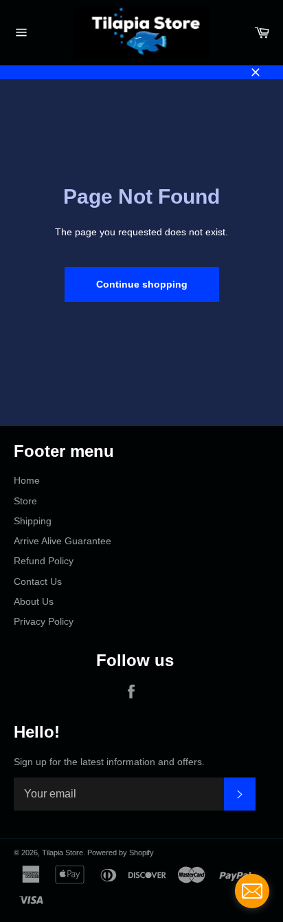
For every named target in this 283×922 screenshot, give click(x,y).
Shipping (33, 520)
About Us (34, 601)
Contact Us (38, 581)
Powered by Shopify (120, 852)
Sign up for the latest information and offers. (109, 761)
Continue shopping (142, 284)
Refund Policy (43, 560)
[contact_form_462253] (252, 891)
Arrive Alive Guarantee (62, 540)
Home (27, 480)
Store (25, 500)
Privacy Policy (43, 621)
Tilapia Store (62, 852)
